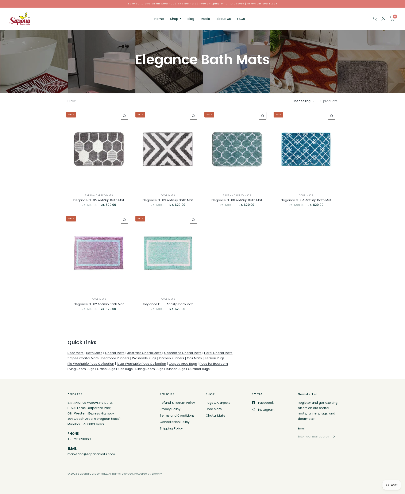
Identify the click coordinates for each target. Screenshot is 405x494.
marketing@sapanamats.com (91, 454)
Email (301, 429)
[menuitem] (159, 19)
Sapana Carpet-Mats (99, 195)
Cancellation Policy (174, 422)
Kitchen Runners (172, 358)
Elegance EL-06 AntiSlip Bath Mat (237, 200)
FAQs (241, 18)
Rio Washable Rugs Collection (91, 363)
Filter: (72, 101)
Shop (174, 18)
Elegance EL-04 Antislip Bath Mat (306, 200)
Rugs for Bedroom (214, 363)
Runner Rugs (175, 369)
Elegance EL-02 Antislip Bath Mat (99, 304)
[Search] (375, 19)
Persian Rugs (214, 358)
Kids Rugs (125, 369)
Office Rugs (106, 369)
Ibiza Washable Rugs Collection (141, 363)
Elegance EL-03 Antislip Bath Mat (168, 200)
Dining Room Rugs (149, 369)
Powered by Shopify (148, 474)
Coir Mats (194, 358)
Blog (191, 18)
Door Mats (168, 195)
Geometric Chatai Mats (182, 353)
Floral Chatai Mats (218, 353)
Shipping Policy (171, 428)
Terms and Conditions (177, 415)
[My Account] (383, 19)
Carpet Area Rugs (183, 363)
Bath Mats (94, 353)
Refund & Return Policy (177, 402)
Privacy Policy (170, 409)
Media (205, 18)
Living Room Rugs (81, 369)
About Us (223, 18)
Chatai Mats (114, 353)
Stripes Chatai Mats (83, 358)
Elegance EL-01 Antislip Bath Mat (168, 304)
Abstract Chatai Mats (144, 353)
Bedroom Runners (115, 358)
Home (159, 18)
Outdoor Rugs (199, 369)
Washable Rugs (144, 358)
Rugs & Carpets (218, 402)
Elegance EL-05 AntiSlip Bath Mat (98, 200)
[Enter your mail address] (333, 436)
